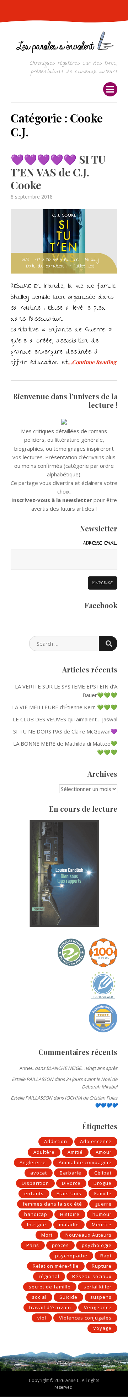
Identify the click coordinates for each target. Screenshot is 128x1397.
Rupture (102, 1266)
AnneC (27, 1068)
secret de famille (50, 1286)
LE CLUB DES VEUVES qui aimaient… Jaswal (65, 719)
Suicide (68, 1297)
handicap (35, 1214)
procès (60, 1245)
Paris (32, 1245)
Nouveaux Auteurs (88, 1235)
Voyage (102, 1328)
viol (41, 1318)
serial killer (98, 1286)
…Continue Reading (92, 362)
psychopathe (71, 1255)
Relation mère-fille (56, 1266)
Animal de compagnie (85, 1162)
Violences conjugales (85, 1318)
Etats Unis (69, 1193)
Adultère (44, 1152)
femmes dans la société (52, 1204)
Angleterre (33, 1162)
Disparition (35, 1183)
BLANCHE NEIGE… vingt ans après (81, 1068)
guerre (103, 1204)
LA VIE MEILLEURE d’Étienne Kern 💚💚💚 (64, 707)
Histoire (70, 1214)
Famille (103, 1193)
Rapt (106, 1255)
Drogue (103, 1183)
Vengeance (98, 1307)
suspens (101, 1297)
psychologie (97, 1245)
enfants (34, 1193)
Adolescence (96, 1141)
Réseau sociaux (92, 1276)
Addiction (55, 1141)
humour (102, 1214)
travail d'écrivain (50, 1307)
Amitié (75, 1152)
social (39, 1297)
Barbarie (70, 1173)
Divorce (71, 1183)
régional (49, 1276)
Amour (104, 1152)
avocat (38, 1173)
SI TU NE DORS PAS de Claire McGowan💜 (65, 731)
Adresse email (100, 543)
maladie (69, 1224)
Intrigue (36, 1224)
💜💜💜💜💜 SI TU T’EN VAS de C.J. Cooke (58, 172)
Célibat (103, 1173)
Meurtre (102, 1224)
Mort (47, 1235)
